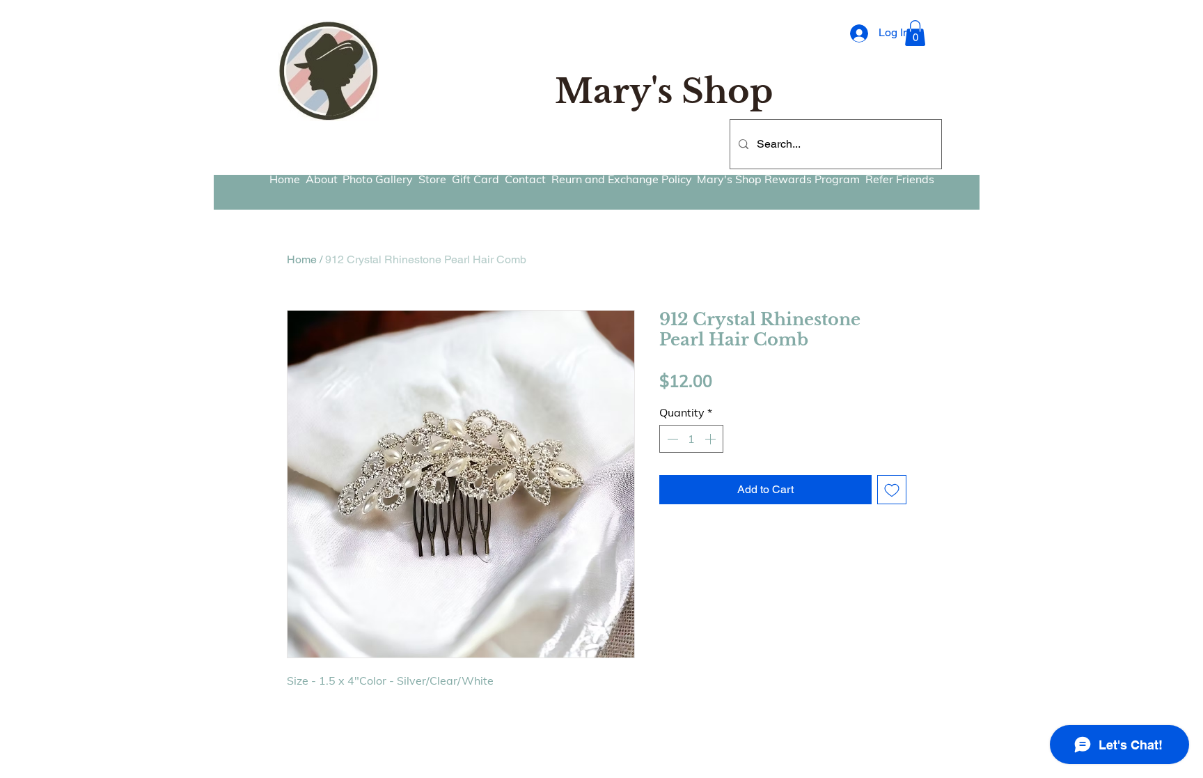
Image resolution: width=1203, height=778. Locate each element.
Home (302, 259)
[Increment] (711, 439)
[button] (915, 33)
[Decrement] (671, 439)
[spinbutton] (691, 439)
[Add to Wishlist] (891, 489)
